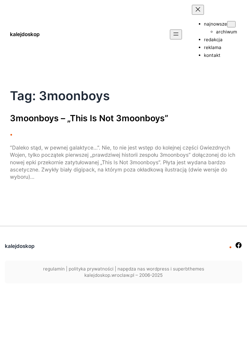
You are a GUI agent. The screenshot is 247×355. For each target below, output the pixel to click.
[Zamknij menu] (198, 10)
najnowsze (215, 24)
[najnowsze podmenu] (231, 24)
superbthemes (188, 269)
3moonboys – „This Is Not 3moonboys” (89, 118)
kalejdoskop (25, 34)
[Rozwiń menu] (176, 34)
